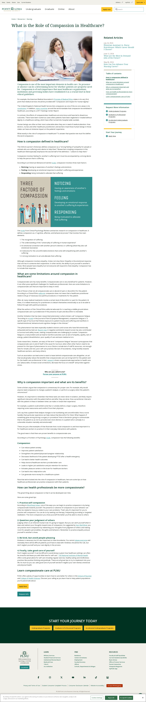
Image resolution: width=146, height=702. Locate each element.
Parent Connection (115, 664)
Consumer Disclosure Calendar (79, 685)
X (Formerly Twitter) (61, 677)
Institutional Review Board (52, 660)
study (54, 163)
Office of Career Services (117, 662)
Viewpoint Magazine (115, 666)
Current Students (26, 2)
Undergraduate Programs (117, 111)
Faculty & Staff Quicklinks (117, 655)
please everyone (81, 540)
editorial (42, 293)
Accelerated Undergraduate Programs (118, 121)
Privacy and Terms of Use (31, 685)
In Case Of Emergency (114, 686)
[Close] (143, 697)
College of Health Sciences (30, 578)
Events (8, 2)
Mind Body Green (33, 505)
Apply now (107, 9)
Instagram (50, 677)
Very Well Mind (81, 525)
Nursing (29, 19)
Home (13, 19)
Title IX (46, 664)
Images (107, 677)
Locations (24, 667)
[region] (73, 698)
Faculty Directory (79, 662)
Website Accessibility (97, 685)
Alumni (14, 2)
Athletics (118, 3)
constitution (21, 108)
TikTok (96, 677)
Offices (76, 664)
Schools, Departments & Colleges (84, 666)
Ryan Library (113, 660)
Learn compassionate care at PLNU (118, 96)
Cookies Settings (97, 698)
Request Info (24, 594)
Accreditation (48, 666)
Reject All (111, 698)
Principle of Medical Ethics (63, 99)
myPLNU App (113, 669)
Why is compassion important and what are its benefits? (117, 88)
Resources (21, 19)
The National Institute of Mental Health (73, 555)
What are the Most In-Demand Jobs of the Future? (117, 57)
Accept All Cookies (126, 698)
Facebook (38, 677)
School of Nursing (84, 576)
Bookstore (77, 655)
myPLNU (127, 3)
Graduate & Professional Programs (117, 116)
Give (18, 2)
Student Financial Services (52, 658)
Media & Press (48, 662)
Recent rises (42, 330)
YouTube (73, 677)
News (3, 2)
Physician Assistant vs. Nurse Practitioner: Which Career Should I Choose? (119, 47)
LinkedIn (84, 677)
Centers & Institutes (80, 658)
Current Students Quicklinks (118, 658)
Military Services (49, 655)
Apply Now (23, 586)
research (50, 360)
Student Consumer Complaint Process (54, 685)
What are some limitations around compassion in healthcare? (117, 83)
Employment (78, 660)
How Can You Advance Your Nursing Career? (116, 65)
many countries (41, 108)
